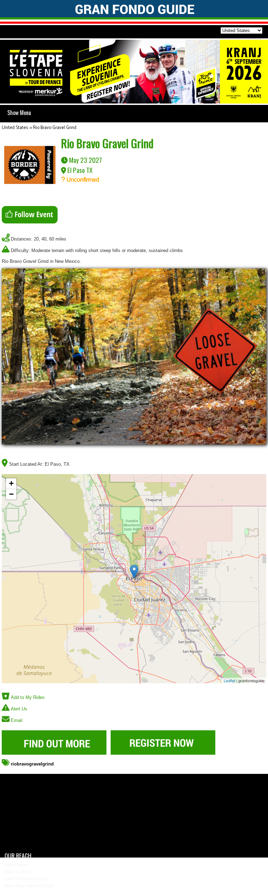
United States (15, 127)
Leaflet (229, 680)
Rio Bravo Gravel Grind (54, 127)
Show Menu (19, 112)
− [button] (11, 494)
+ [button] (11, 483)
